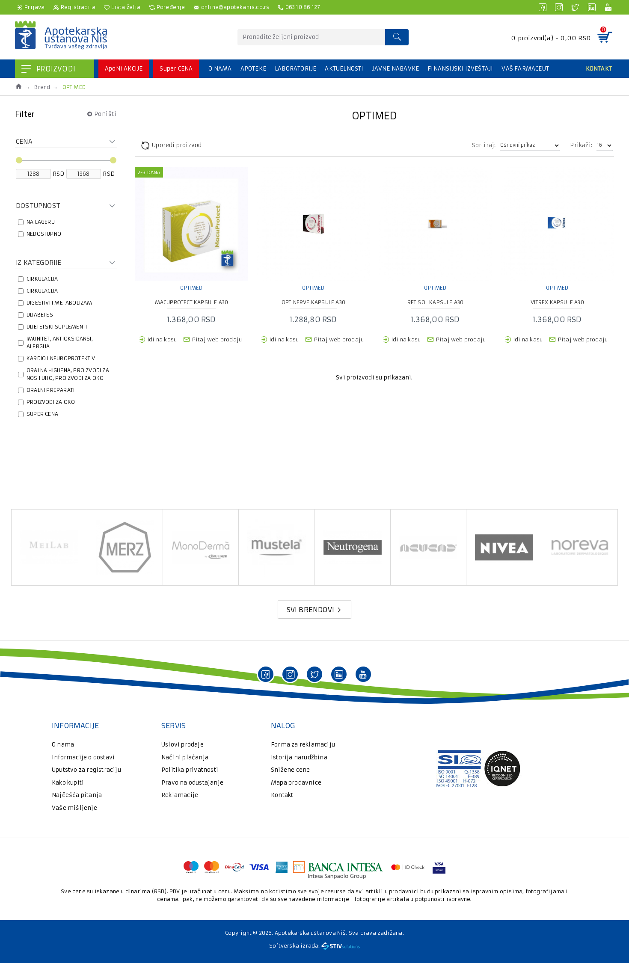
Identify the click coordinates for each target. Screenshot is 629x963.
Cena (24, 141)
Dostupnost (38, 205)
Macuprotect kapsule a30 (191, 302)
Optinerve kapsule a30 (313, 302)
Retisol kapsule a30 (435, 302)
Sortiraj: (484, 145)
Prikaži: (581, 145)
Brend (42, 87)
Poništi (105, 113)
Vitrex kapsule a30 (557, 302)
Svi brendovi (310, 609)
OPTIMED (191, 288)
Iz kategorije (39, 262)
